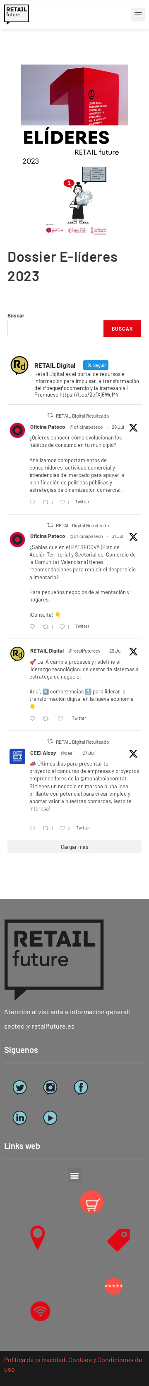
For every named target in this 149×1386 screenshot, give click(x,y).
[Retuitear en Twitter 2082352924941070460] (48, 719)
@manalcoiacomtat (103, 778)
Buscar (15, 315)
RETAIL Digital (47, 650)
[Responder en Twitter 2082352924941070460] (34, 719)
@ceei (67, 753)
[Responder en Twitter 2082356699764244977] (34, 502)
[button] (138, 14)
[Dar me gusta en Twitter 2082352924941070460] (62, 719)
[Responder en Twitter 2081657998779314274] (34, 828)
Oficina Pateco (47, 426)
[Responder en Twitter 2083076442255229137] (34, 627)
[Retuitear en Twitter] (50, 415)
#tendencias (44, 475)
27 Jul (88, 753)
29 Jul (118, 427)
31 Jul (117, 536)
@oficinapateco (86, 427)
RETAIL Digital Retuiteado (82, 415)
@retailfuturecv (84, 650)
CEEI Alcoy (43, 752)
